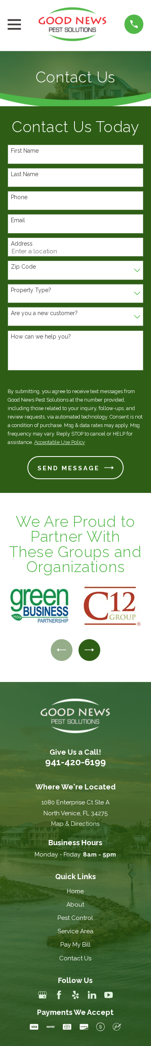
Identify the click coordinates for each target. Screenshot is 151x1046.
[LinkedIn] (92, 995)
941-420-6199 (75, 762)
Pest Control (75, 918)
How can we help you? (41, 336)
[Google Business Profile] (42, 995)
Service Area (75, 931)
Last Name (24, 174)
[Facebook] (59, 995)
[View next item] (89, 650)
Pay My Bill (75, 944)
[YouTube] (108, 995)
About (75, 904)
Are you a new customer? (44, 313)
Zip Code (23, 266)
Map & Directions (75, 823)
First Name (25, 150)
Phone (19, 197)
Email (18, 220)
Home (75, 891)
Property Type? (31, 290)
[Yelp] (75, 995)
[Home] (72, 24)
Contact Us (75, 958)
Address (22, 243)
